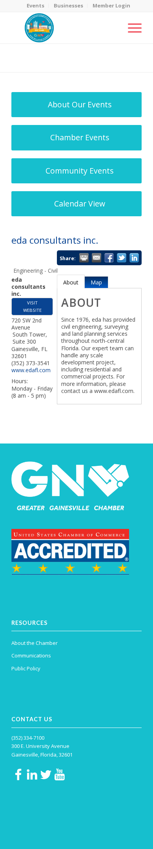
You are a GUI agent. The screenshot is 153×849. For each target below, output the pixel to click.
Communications (31, 655)
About (70, 282)
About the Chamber (34, 642)
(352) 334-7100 (27, 737)
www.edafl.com (31, 370)
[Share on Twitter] (121, 257)
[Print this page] (84, 257)
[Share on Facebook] (109, 257)
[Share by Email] (96, 257)
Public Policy (25, 668)
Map (96, 282)
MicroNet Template (38, 54)
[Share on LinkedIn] (134, 257)
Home (49, 63)
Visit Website (32, 306)
